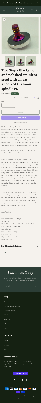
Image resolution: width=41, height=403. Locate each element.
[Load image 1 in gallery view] (10, 61)
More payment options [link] (20, 122)
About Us (7, 319)
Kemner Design (13, 395)
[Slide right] (39, 62)
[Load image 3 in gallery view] (31, 61)
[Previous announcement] (3, 3)
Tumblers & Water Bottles (12, 306)
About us (6, 345)
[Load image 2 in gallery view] (20, 61)
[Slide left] (2, 62)
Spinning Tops (8, 315)
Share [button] (5, 252)
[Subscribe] (35, 286)
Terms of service (26, 398)
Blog (5, 328)
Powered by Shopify (22, 395)
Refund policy (33, 396)
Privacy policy (16, 398)
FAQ (5, 324)
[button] (4, 10)
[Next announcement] (37, 3)
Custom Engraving (9, 310)
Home (6, 302)
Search (6, 340)
